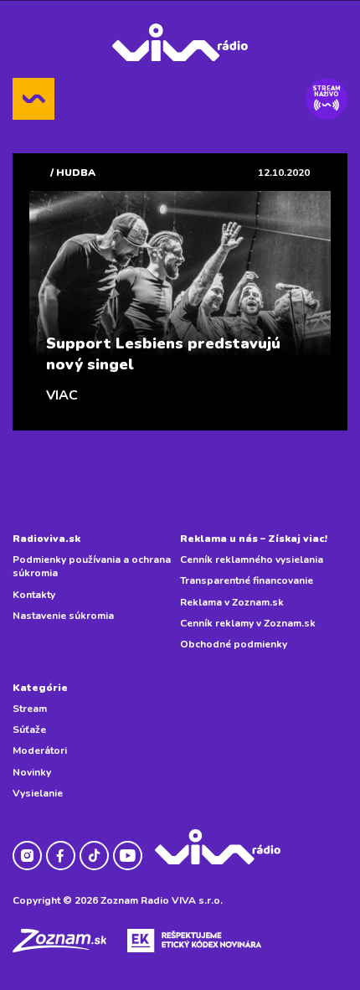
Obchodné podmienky (233, 644)
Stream (30, 708)
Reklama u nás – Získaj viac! (253, 538)
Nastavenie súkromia (63, 615)
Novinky (32, 772)
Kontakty (34, 594)
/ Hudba (72, 172)
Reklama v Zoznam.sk (232, 602)
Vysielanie (38, 793)
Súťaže (29, 729)
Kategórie (40, 687)
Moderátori (40, 750)
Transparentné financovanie (246, 580)
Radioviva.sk (46, 538)
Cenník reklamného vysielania (251, 559)
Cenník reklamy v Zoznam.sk (248, 623)
